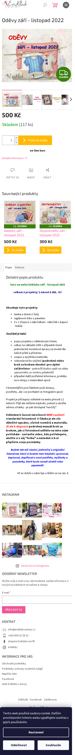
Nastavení (36, 732)
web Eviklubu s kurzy (14, 684)
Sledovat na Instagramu (35, 566)
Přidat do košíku (38, 140)
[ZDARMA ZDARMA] (20, 212)
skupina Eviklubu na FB (21, 641)
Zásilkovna (50, 700)
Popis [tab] (8, 267)
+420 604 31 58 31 (18, 636)
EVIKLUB (23, 700)
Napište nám (9, 674)
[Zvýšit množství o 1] (16, 138)
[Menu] (66, 5)
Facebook (8, 679)
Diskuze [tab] (19, 267)
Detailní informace (13, 158)
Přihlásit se (13, 609)
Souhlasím (53, 745)
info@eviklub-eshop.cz (21, 630)
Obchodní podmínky (14, 664)
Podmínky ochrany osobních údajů (22, 669)
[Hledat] (45, 5)
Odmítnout (19, 745)
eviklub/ (13, 647)
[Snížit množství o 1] (16, 142)
